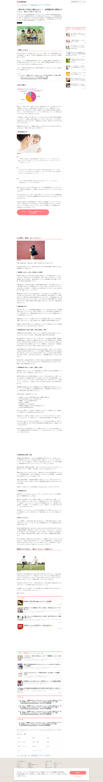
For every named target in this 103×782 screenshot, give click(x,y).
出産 (46, 766)
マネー (55, 767)
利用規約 (29, 766)
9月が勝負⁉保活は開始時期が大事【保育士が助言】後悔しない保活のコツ (42, 688)
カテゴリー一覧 (20, 767)
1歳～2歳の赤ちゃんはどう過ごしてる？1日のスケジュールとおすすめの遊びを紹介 (78, 47)
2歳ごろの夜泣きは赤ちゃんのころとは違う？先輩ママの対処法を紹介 (78, 79)
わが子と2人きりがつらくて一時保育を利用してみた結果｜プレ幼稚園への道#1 (42, 673)
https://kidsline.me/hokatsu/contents (29, 78)
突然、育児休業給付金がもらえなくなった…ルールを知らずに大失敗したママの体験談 (42, 665)
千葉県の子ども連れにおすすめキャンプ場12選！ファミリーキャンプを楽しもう (78, 61)
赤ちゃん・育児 (48, 767)
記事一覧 (18, 766)
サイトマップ (19, 764)
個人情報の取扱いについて (33, 764)
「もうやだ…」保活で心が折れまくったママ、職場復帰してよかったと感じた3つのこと (42, 656)
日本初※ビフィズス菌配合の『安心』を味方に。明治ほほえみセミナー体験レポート (42, 608)
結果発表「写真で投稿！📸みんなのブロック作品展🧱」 (38, 601)
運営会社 (29, 763)
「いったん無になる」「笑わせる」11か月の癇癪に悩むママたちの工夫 (78, 67)
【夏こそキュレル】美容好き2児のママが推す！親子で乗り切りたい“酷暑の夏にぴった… (42, 617)
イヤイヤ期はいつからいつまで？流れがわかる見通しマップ (78, 73)
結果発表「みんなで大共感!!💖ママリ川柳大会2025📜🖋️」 (39, 625)
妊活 (46, 763)
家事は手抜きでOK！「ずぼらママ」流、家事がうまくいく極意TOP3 (78, 85)
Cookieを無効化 (78, 776)
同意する (78, 773)
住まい (55, 766)
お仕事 (55, 764)
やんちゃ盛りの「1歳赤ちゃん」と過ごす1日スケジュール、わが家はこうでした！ (78, 35)
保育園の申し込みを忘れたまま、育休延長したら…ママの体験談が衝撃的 (42, 681)
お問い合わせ (30, 767)
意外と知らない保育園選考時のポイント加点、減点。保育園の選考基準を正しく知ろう (78, 54)
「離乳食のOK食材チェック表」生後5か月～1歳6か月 (78, 41)
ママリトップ (19, 763)
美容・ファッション (58, 763)
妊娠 (46, 764)
